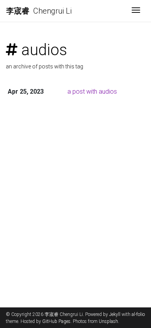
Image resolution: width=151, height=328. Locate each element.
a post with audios (92, 91)
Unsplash (108, 321)
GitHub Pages (56, 321)
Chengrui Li (39, 11)
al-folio (138, 314)
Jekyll (114, 314)
